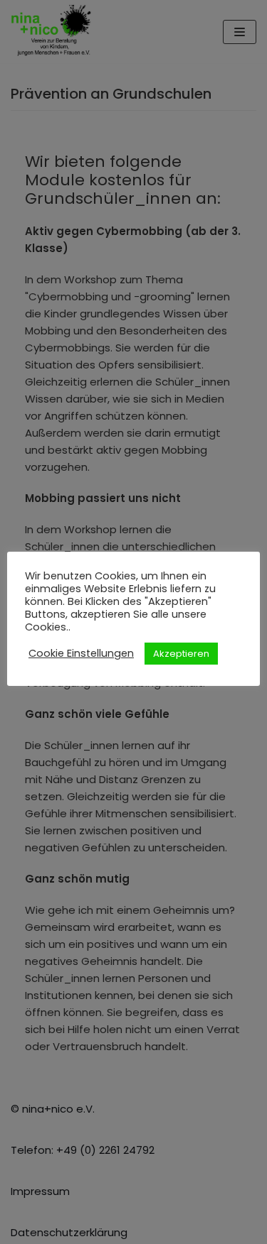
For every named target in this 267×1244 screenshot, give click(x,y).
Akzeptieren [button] (181, 653)
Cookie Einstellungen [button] (81, 653)
